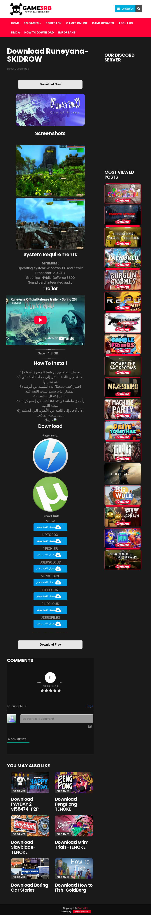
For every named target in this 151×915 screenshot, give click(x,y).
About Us (125, 23)
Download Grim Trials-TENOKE (71, 844)
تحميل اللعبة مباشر (45, 527)
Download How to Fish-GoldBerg (74, 887)
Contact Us (128, 8)
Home (15, 23)
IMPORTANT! (67, 32)
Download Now (50, 84)
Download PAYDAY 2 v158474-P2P (24, 804)
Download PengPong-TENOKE (67, 804)
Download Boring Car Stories (29, 887)
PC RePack (54, 23)
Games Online (76, 23)
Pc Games (19, 791)
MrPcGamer (81, 911)
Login (89, 706)
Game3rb (82, 908)
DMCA (15, 32)
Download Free (50, 644)
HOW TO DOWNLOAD (39, 32)
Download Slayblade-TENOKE (23, 847)
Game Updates (103, 23)
